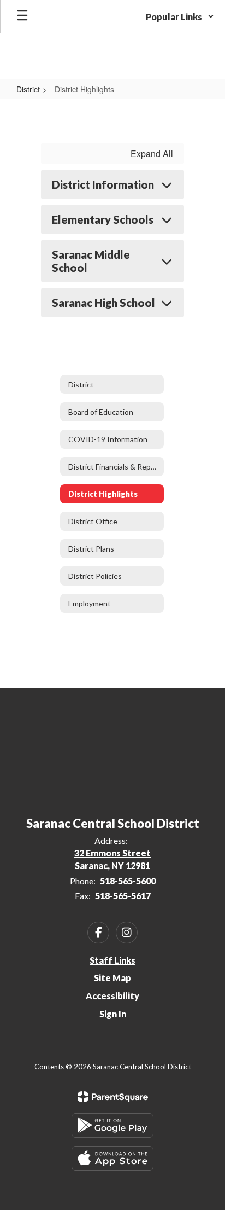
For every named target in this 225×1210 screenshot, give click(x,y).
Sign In (112, 1014)
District (28, 89)
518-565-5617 (123, 895)
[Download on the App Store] (112, 1158)
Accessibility (112, 996)
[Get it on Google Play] (112, 1125)
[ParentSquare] (113, 1097)
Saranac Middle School (91, 261)
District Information (103, 184)
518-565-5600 (128, 881)
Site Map (112, 977)
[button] (180, 16)
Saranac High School (103, 302)
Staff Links (112, 960)
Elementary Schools (102, 219)
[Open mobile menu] (22, 16)
